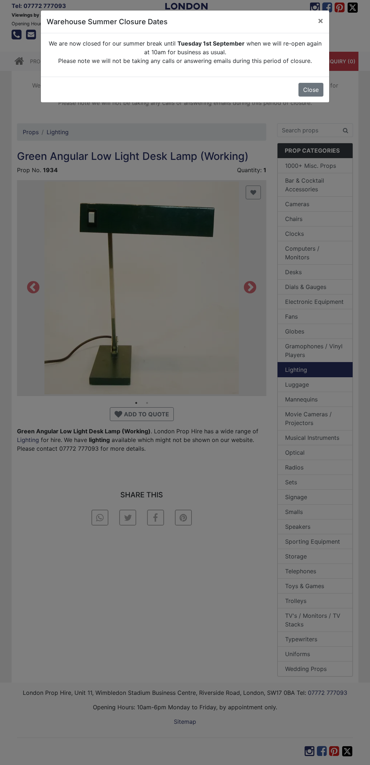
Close (311, 89)
